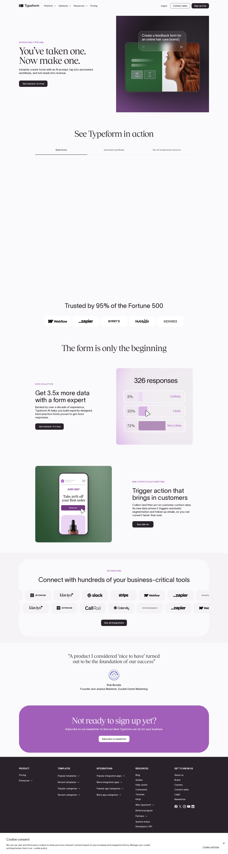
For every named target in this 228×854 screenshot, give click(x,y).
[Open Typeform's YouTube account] (188, 806)
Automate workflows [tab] (114, 150)
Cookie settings (211, 847)
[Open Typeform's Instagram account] (184, 806)
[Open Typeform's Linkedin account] (192, 806)
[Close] (224, 843)
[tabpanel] (114, 221)
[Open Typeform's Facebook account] (176, 806)
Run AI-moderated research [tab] (167, 150)
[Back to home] (29, 5)
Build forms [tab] (61, 150)
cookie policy (40, 848)
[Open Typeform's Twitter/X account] (180, 806)
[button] (50, 6)
